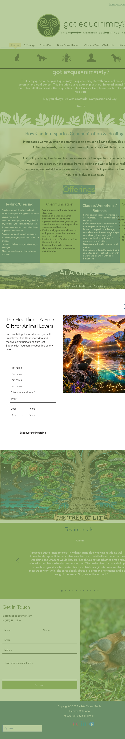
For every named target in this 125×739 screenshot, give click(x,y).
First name (16, 367)
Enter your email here (22, 392)
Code (13, 408)
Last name (16, 380)
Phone (32, 408)
